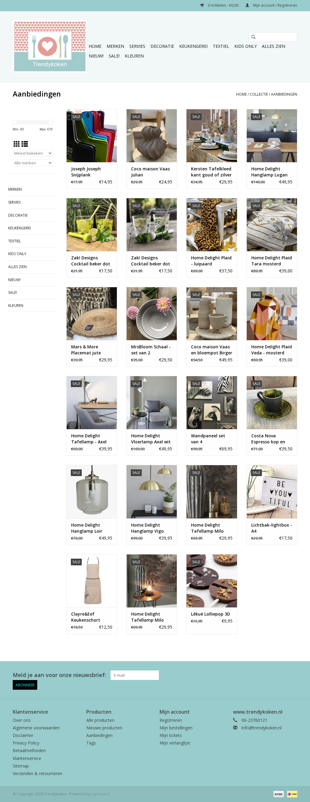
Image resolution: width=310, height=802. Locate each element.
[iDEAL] (291, 793)
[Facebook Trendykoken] (270, 675)
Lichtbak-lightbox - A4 (271, 528)
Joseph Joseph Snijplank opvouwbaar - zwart (86, 172)
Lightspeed (100, 794)
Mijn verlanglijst (175, 743)
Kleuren (134, 56)
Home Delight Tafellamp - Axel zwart (89, 439)
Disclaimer (23, 735)
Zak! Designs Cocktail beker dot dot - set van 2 (90, 261)
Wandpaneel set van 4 (208, 439)
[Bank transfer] (278, 793)
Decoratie (162, 46)
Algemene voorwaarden (36, 728)
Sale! (114, 56)
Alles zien (273, 46)
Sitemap (21, 766)
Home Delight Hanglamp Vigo (147, 528)
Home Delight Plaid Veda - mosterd (271, 350)
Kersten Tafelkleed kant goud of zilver (211, 172)
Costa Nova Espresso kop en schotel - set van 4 (270, 439)
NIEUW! (96, 56)
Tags (91, 743)
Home (95, 46)
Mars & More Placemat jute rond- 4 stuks (86, 350)
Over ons (22, 720)
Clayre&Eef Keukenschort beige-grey (85, 617)
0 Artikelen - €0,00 (223, 5)
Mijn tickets (171, 735)
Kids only (245, 46)
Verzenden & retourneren (37, 773)
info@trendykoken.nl (262, 728)
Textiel (221, 46)
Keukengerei (193, 46)
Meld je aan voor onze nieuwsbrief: (59, 675)
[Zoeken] (253, 37)
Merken (115, 46)
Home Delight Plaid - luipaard (211, 261)
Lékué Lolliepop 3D (210, 614)
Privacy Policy (26, 743)
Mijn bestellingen (176, 728)
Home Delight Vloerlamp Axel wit (151, 439)
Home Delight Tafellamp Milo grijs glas (147, 617)
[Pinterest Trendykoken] (281, 675)
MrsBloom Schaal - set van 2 (151, 350)
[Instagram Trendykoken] (292, 675)
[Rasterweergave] (17, 144)
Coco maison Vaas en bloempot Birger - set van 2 (211, 350)
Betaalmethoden (29, 750)
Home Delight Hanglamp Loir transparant (86, 528)
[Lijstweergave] (24, 144)
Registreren (171, 720)
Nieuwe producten (104, 728)
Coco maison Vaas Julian (150, 172)
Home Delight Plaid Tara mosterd (271, 261)
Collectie (259, 94)
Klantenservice (27, 758)
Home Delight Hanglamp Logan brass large (269, 172)
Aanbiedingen (284, 94)
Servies (137, 46)
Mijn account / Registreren (274, 5)
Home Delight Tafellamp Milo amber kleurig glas (211, 528)
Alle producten (100, 720)
